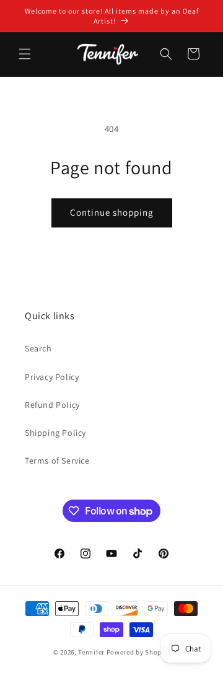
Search (38, 348)
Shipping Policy (55, 432)
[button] (24, 54)
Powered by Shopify (138, 652)
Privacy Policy (52, 376)
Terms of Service (57, 460)
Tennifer (91, 652)
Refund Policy (52, 404)
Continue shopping (112, 212)
